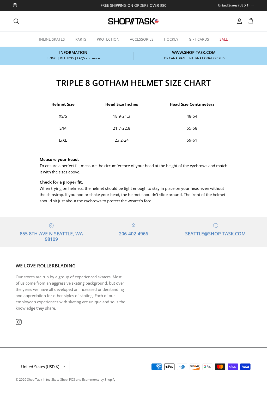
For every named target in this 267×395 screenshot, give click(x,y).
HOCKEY (171, 39)
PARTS (80, 39)
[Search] (16, 21)
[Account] (238, 21)
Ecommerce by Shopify (98, 379)
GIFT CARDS (199, 39)
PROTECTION (108, 39)
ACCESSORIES (142, 39)
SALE (224, 39)
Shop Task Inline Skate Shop (47, 379)
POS (72, 379)
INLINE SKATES (52, 39)
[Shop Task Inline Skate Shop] (133, 21)
